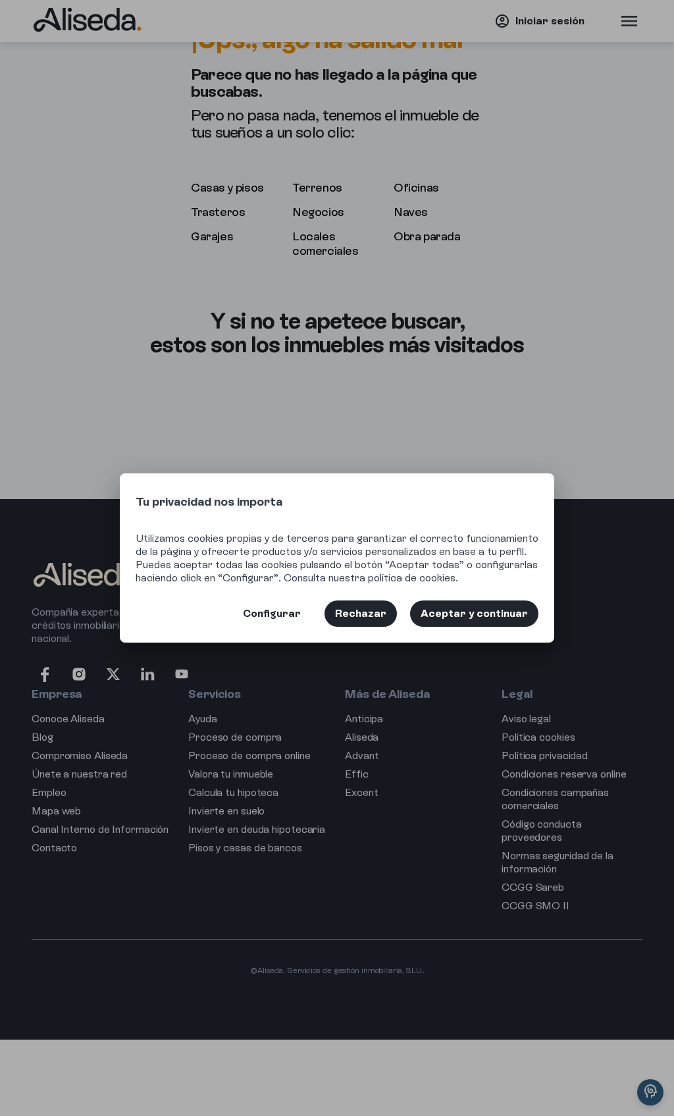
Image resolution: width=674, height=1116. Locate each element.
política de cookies (411, 577)
